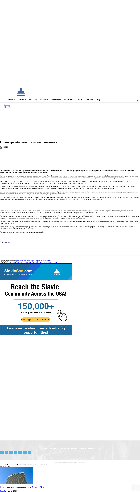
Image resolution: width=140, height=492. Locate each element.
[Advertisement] (79, 91)
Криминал (7, 107)
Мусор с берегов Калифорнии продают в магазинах (33, 261)
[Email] (47, 156)
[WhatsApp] (25, 156)
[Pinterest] (18, 156)
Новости (7, 105)
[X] (136, 82)
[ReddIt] (40, 156)
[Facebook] (122, 82)
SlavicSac (3, 491)
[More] (91, 155)
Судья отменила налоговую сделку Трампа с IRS (22, 487)
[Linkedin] (33, 156)
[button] (137, 99)
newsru (9, 242)
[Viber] (76, 156)
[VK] (69, 156)
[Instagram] (124, 82)
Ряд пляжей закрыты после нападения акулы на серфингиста (35, 262)
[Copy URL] (84, 156)
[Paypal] (127, 82)
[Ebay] (119, 82)
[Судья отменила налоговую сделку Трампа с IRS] (16, 483)
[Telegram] (130, 82)
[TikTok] (133, 82)
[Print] (55, 156)
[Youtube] (139, 82)
